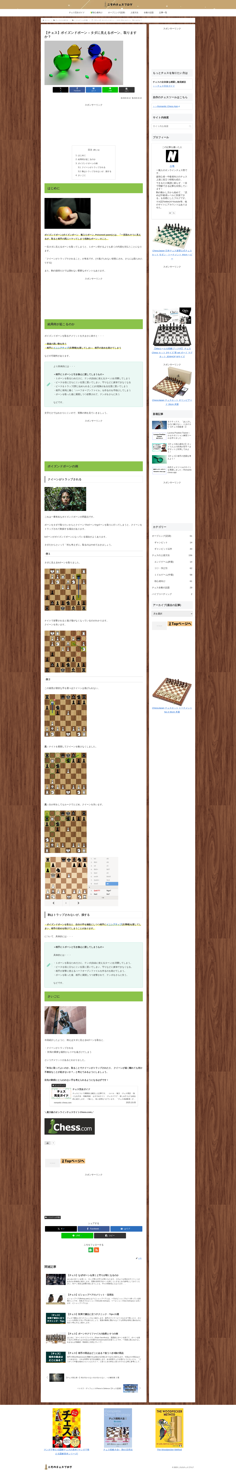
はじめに (82, 155)
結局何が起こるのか (87, 159)
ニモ (172, 166)
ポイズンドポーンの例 (88, 163)
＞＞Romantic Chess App (165, 106)
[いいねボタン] (47, 1143)
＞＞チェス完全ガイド (164, 86)
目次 (90, 150)
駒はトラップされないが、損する (96, 171)
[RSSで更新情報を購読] (96, 1249)
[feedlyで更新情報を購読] (90, 1249)
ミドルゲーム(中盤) (53, 1217)
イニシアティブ (61, 348)
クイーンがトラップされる (93, 167)
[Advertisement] (93, 124)
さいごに (82, 175)
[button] (127, 90)
